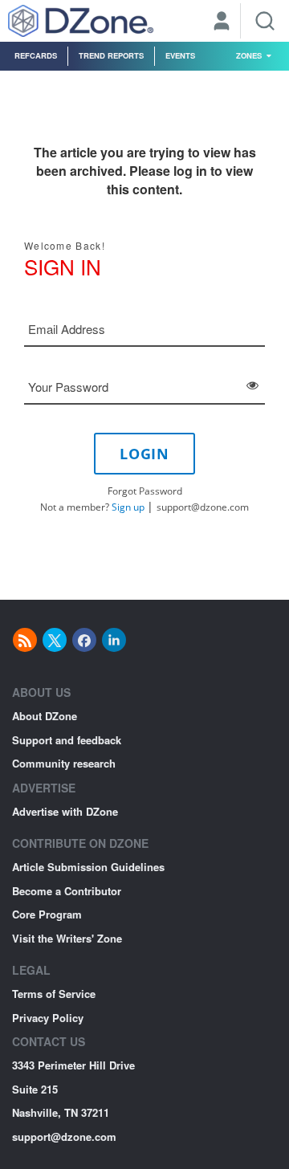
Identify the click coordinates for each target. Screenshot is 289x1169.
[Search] (265, 21)
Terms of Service (54, 993)
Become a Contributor (66, 890)
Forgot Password (145, 491)
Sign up (128, 507)
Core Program (47, 914)
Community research (64, 763)
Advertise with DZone (65, 811)
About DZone (44, 715)
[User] (221, 22)
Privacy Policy (47, 1017)
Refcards (35, 55)
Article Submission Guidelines (88, 866)
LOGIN (144, 453)
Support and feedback (66, 739)
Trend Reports (111, 55)
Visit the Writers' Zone (67, 938)
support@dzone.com (203, 507)
